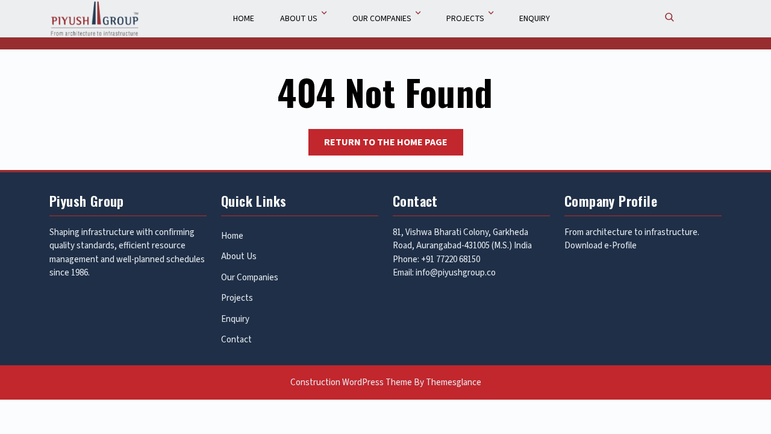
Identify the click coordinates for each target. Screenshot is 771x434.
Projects (465, 19)
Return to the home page (393, 145)
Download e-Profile (600, 245)
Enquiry (534, 19)
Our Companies (381, 19)
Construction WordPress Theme (351, 382)
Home (243, 19)
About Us (298, 19)
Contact (236, 339)
